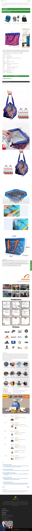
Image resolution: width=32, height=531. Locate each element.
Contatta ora (16, 76)
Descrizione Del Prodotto (6, 81)
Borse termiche (5, 489)
